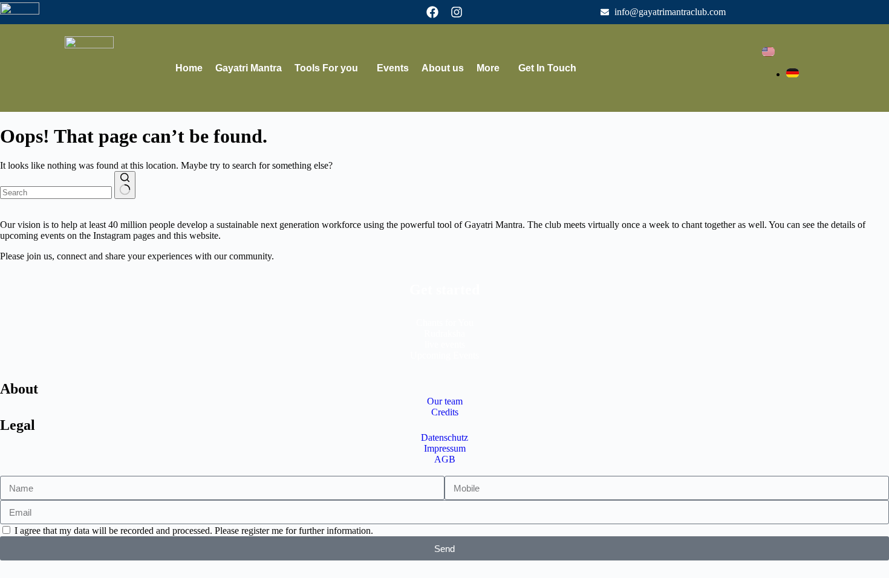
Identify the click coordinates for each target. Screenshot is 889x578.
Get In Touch (547, 68)
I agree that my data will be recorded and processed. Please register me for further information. (194, 530)
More (488, 68)
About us (443, 68)
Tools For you (326, 68)
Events (393, 68)
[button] (329, 68)
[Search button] (124, 185)
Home (189, 68)
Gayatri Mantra (248, 68)
